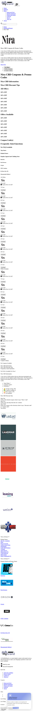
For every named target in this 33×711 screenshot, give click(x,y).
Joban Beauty (4, 550)
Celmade (3, 549)
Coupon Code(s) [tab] (8, 70)
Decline (10, 708)
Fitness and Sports (11, 15)
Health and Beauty (11, 13)
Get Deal (3, 190)
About (5, 20)
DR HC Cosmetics (5, 540)
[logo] (8, 5)
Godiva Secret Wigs (5, 545)
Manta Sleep (4, 554)
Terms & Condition (8, 672)
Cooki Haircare (4, 553)
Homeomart (3, 546)
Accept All (16, 708)
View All (9, 19)
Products (6, 9)
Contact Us (6, 675)
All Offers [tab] (7, 67)
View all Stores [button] (4, 536)
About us (6, 677)
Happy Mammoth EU (6, 556)
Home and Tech (11, 12)
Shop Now (3, 64)
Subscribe (3, 709)
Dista (2, 542)
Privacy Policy (7, 674)
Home (5, 8)
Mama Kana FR (4, 552)
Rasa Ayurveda (4, 543)
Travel (8, 18)
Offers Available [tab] (8, 69)
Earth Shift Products (5, 547)
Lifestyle (9, 16)
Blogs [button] (5, 11)
